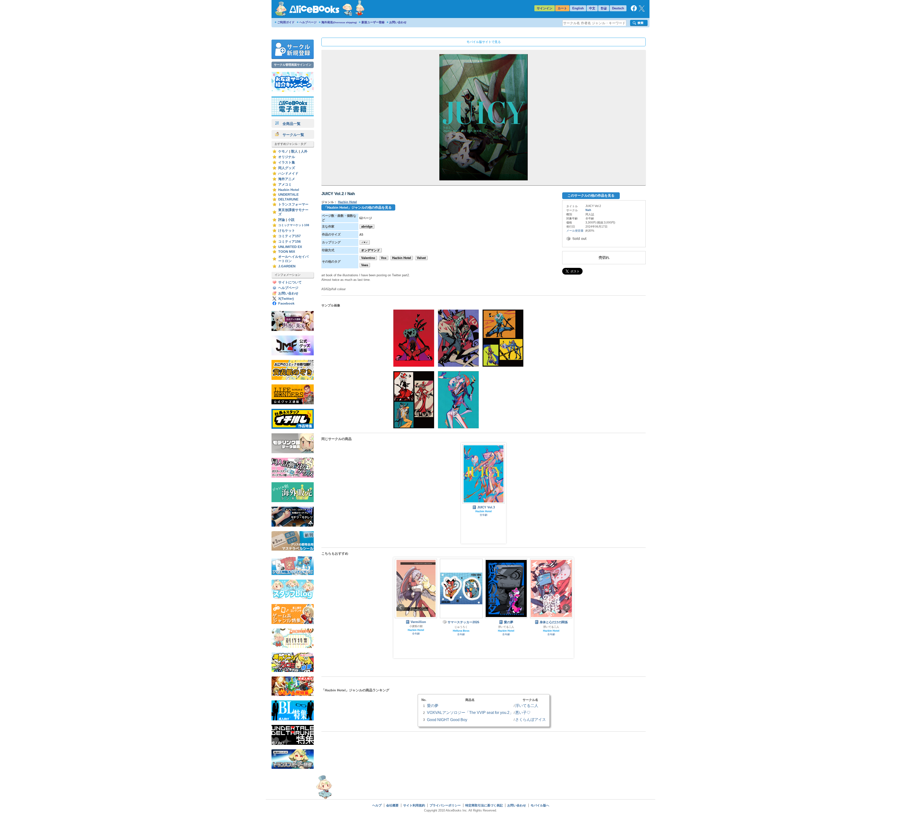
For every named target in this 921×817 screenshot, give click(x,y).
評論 (281, 220)
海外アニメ (286, 179)
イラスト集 (286, 162)
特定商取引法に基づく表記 (484, 805)
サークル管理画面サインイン (292, 64)
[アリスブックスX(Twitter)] (642, 10)
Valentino (368, 258)
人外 (304, 151)
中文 (592, 8)
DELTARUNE (288, 199)
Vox (383, 258)
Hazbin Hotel (288, 190)
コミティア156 (289, 241)
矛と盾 (551, 626)
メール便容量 (575, 230)
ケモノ (283, 151)
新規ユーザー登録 (372, 22)
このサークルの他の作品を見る (590, 195)
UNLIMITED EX (290, 247)
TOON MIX (286, 251)
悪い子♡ (523, 712)
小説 (291, 220)
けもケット (286, 230)
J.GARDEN (286, 266)
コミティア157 (289, 236)
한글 (604, 8)
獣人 (294, 151)
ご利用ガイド (286, 22)
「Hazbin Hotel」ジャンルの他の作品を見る (358, 207)
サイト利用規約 (414, 805)
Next (566, 607)
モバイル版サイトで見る (483, 42)
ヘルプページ (308, 22)
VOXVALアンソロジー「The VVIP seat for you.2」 (470, 712)
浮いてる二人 (461, 626)
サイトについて (290, 282)
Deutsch (618, 8)
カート (562, 8)
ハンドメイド (288, 173)
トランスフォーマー (293, 204)
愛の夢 (432, 705)
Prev (401, 607)
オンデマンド (370, 250)
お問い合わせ (398, 22)
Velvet (421, 258)
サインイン (544, 8)
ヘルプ (377, 805)
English (578, 8)
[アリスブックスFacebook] (634, 10)
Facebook (286, 303)
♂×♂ (364, 242)
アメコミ (285, 184)
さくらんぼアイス (530, 719)
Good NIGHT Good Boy (447, 719)
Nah (588, 210)
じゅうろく (416, 626)
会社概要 (392, 805)
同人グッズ (286, 168)
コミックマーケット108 (293, 225)
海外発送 (339, 22)
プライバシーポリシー (445, 805)
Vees (364, 265)
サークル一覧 (291, 135)
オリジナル (286, 157)
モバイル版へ (540, 805)
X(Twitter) (286, 298)
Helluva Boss (416, 630)
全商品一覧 (290, 124)
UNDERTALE (288, 194)
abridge (366, 226)
